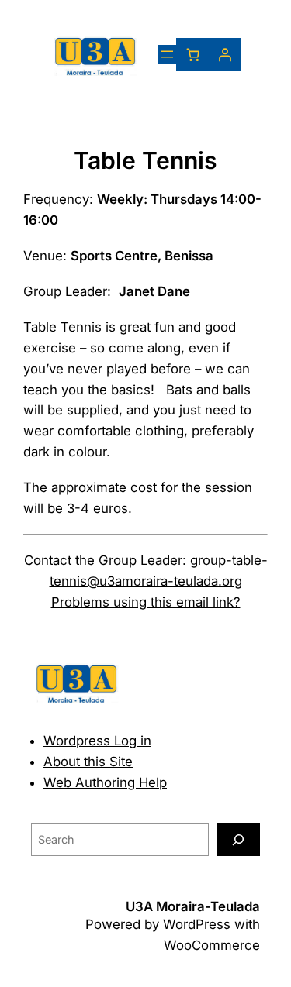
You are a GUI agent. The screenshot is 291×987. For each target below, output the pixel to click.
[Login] (225, 54)
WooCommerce (212, 945)
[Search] (238, 839)
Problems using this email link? (146, 602)
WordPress (196, 924)
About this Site (88, 761)
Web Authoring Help (105, 782)
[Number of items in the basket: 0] (192, 54)
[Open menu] (167, 54)
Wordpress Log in (97, 740)
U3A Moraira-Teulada (193, 906)
